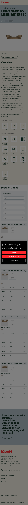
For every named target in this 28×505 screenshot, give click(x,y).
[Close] (25, 242)
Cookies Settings (14, 260)
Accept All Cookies (14, 256)
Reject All (14, 252)
